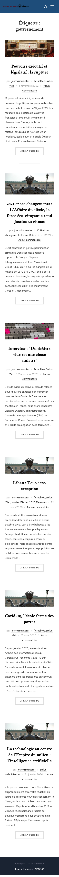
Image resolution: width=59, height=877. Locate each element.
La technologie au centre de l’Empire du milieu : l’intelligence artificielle (29, 754)
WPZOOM (39, 868)
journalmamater (20, 80)
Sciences (15, 774)
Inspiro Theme (22, 868)
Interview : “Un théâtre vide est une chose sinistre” (29, 354)
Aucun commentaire (29, 239)
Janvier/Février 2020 (23, 502)
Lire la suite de (32, 151)
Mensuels (41, 502)
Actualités (39, 80)
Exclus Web (27, 234)
